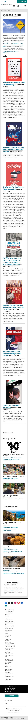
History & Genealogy (7, 460)
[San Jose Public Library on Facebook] (6, 603)
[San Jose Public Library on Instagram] (15, 603)
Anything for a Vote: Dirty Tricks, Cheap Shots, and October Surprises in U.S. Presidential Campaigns (12, 261)
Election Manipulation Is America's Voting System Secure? (11, 353)
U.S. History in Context (17, 43)
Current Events (16, 459)
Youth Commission (9, 653)
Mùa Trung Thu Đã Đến (9, 546)
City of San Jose (8, 700)
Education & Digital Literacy (9, 626)
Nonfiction (13, 529)
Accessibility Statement (13, 710)
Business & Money (6, 479)
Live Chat (7, 615)
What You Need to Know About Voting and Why (14, 83)
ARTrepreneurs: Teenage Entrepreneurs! (13, 476)
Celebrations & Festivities (16, 457)
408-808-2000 (8, 691)
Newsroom (7, 631)
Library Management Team (10, 623)
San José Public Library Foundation (10, 648)
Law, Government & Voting (10, 51)
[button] (2, 1)
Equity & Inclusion (9, 628)
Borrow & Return (9, 612)
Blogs (6, 665)
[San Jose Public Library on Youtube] (18, 603)
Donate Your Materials (10, 646)
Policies (6, 633)
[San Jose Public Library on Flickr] (12, 603)
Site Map (7, 636)
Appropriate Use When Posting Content (13, 590)
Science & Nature (20, 573)
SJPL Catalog (7, 672)
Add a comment (9, 432)
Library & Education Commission (9, 651)
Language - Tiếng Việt (7, 552)
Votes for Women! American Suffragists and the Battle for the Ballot (13, 307)
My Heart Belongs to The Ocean (11, 568)
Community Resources (7, 459)
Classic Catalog (8, 670)
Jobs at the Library (9, 621)
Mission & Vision (8, 619)
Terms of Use (9, 708)
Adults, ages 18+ (6, 478)
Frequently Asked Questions (9, 674)
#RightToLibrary (8, 630)
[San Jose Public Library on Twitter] (9, 603)
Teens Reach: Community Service (9, 642)
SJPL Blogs (3, 10)
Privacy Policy (8, 635)
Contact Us (11, 695)
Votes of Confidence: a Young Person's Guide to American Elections (13, 149)
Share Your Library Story (9, 656)
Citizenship (6, 53)
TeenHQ (10, 10)
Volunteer (7, 640)
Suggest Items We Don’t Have (9, 680)
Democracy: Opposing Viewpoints (11, 406)
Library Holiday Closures (8, 662)
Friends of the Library (10, 645)
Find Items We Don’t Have (9, 677)
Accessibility (7, 614)
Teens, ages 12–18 (6, 457)
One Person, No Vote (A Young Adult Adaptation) (13, 188)
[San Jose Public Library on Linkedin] (22, 603)
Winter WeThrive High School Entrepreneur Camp (10, 496)
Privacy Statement (17, 708)
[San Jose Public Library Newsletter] (6, 606)
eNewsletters (8, 666)
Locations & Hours (9, 660)
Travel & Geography (7, 530)
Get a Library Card (9, 611)
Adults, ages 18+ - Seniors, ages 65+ (10, 527)
